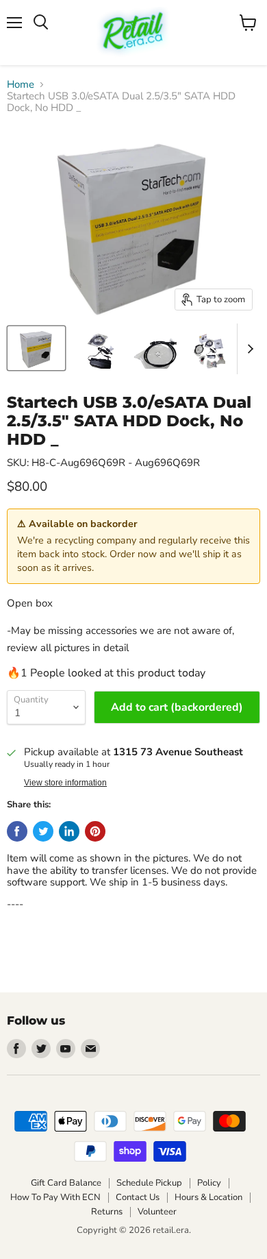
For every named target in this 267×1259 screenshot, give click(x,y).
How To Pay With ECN (55, 1197)
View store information (65, 782)
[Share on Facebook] (17, 831)
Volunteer (157, 1212)
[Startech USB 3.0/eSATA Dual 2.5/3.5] (36, 348)
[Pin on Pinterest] (95, 831)
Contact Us (138, 1197)
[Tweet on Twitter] (43, 831)
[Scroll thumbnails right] (248, 348)
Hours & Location (208, 1197)
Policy (209, 1183)
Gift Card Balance (66, 1183)
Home (20, 84)
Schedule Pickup (149, 1183)
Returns (107, 1212)
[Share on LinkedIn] (69, 831)
